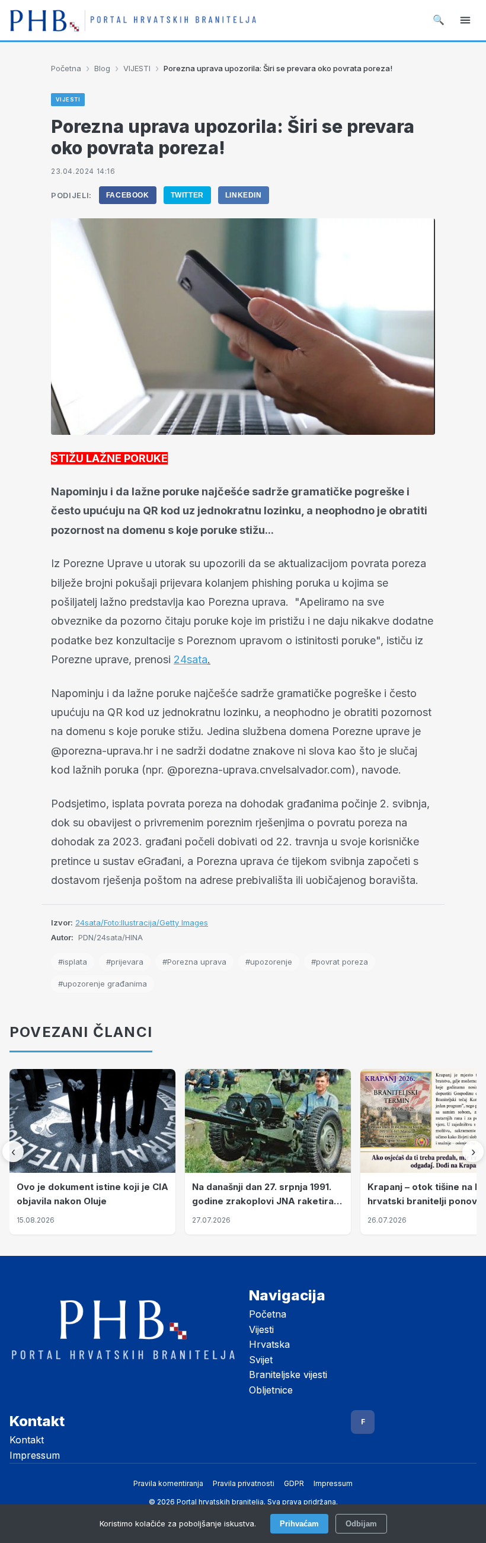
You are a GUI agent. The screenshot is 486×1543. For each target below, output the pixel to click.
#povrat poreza (339, 961)
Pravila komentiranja (168, 1483)
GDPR (294, 1483)
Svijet (261, 1360)
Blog (102, 68)
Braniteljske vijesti (288, 1374)
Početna (66, 68)
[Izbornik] (465, 20)
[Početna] (133, 20)
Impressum (34, 1455)
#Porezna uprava (194, 961)
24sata (190, 659)
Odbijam (361, 1523)
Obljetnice (271, 1390)
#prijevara (124, 961)
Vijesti (261, 1329)
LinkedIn (243, 195)
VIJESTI (137, 68)
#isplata (72, 961)
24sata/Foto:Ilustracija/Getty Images (141, 922)
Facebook (127, 195)
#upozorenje (268, 961)
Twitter (187, 195)
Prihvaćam (299, 1523)
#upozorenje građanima (102, 983)
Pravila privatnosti (243, 1483)
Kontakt (26, 1440)
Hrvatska (269, 1344)
